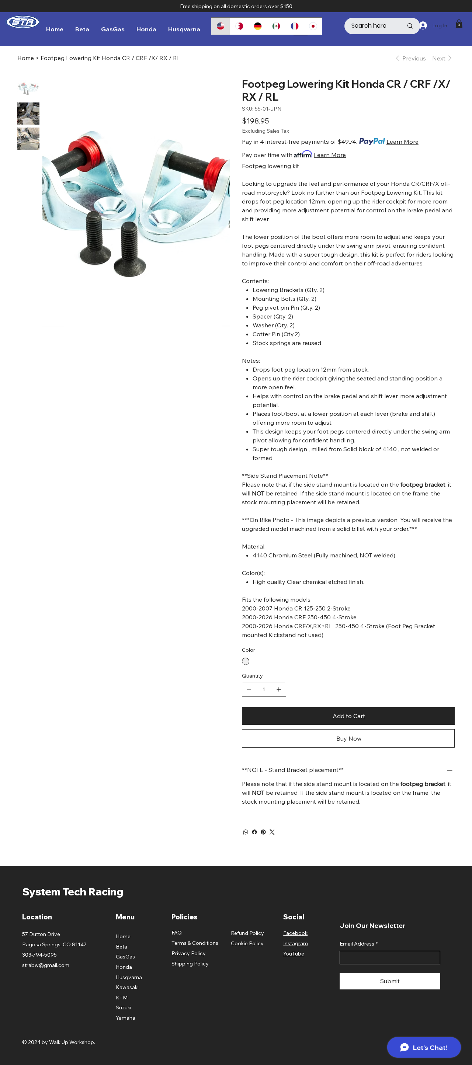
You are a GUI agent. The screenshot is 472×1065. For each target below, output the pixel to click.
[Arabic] (239, 26)
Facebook (295, 933)
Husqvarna (129, 977)
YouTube (293, 953)
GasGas (125, 956)
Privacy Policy (188, 953)
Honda (124, 967)
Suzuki (123, 1007)
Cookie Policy (247, 943)
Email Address (359, 943)
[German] (257, 26)
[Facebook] (254, 832)
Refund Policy (247, 933)
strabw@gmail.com (45, 965)
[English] (220, 26)
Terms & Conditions (194, 943)
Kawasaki (127, 987)
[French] (294, 26)
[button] (459, 23)
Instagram (295, 943)
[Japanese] (312, 26)
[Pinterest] (263, 832)
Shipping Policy (190, 963)
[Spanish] (276, 26)
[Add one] (278, 689)
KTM (122, 997)
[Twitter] (272, 832)
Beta (121, 946)
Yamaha (125, 1017)
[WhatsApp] (245, 832)
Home (123, 936)
